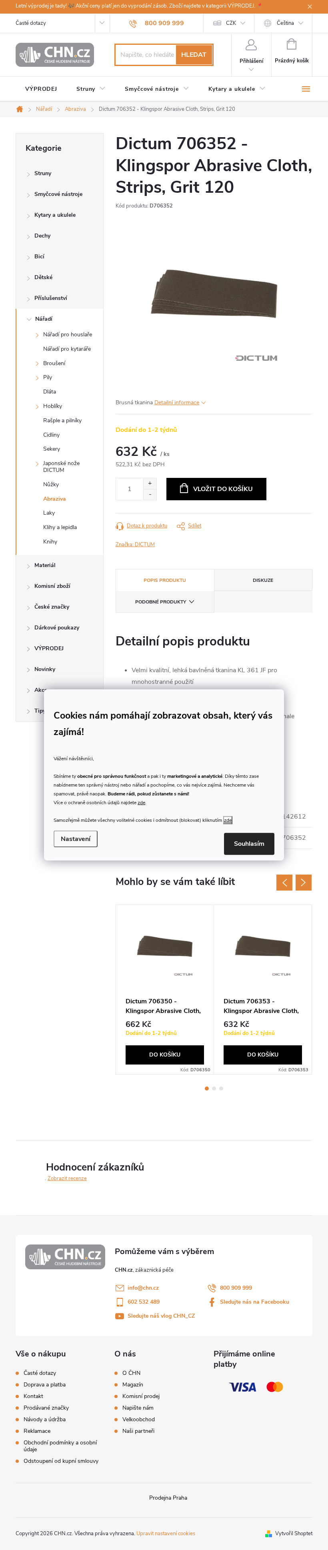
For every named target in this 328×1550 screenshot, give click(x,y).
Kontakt (33, 1396)
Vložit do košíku (223, 489)
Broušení (54, 363)
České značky (51, 607)
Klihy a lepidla (60, 527)
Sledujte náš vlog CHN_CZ (161, 1316)
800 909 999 (236, 1288)
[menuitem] (41, 89)
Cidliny (51, 435)
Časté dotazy (31, 23)
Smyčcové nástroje (58, 194)
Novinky (44, 669)
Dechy (42, 236)
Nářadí (43, 319)
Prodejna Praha (168, 1498)
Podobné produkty (160, 602)
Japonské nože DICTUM (61, 466)
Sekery (51, 449)
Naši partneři (138, 1431)
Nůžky (51, 484)
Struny (42, 173)
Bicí (39, 256)
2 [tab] (214, 1089)
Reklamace (37, 1431)
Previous (284, 883)
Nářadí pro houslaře (67, 334)
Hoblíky (52, 406)
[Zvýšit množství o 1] (149, 483)
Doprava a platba (45, 1384)
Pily (47, 377)
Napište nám (138, 1408)
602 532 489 (144, 1302)
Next (304, 883)
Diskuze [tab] (263, 580)
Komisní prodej (141, 1396)
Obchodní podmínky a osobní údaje (60, 1446)
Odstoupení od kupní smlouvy (61, 1461)
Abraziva (54, 499)
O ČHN (131, 1373)
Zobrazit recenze (67, 1178)
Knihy (50, 541)
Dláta (49, 391)
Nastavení (75, 839)
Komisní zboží (52, 586)
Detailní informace (176, 402)
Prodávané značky (46, 1408)
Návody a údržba (45, 1419)
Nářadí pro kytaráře (67, 349)
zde (141, 802)
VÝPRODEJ (49, 648)
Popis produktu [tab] (165, 580)
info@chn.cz (143, 1288)
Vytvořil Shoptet (293, 1533)
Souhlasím (249, 843)
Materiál (45, 565)
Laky (49, 513)
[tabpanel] (165, 990)
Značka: (135, 544)
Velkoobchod (138, 1419)
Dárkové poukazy (56, 627)
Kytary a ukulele (55, 215)
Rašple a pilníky (62, 420)
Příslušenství (50, 298)
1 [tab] (207, 1089)
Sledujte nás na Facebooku (254, 1302)
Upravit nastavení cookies (165, 1533)
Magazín (132, 1385)
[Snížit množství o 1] (149, 494)
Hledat (193, 54)
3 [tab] (221, 1089)
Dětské (43, 277)
